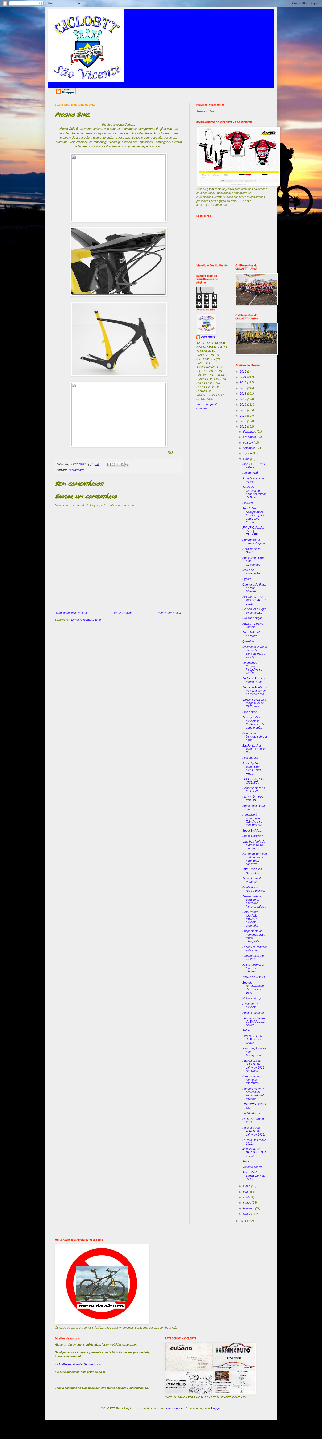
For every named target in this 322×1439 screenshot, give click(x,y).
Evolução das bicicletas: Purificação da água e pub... (253, 722)
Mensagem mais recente (72, 613)
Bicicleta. (248, 503)
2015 (243, 410)
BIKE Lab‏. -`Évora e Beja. (253, 465)
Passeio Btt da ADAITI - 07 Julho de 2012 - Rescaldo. (254, 1066)
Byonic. (247, 579)
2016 (243, 404)
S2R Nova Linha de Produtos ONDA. (253, 1040)
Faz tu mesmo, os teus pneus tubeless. (253, 968)
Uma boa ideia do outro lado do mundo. (253, 845)
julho (246, 459)
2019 (243, 388)
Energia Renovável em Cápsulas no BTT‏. (253, 987)
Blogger (216, 1408)
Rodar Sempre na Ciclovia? (253, 789)
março (247, 1202)
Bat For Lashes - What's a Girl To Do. (254, 749)
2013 (243, 421)
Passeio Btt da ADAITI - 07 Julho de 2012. (253, 1131)
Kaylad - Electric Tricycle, (252, 625)
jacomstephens (174, 1408)
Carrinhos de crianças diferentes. (250, 1080)
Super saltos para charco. (253, 807)
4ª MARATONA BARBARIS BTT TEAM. (254, 1152)
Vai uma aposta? (253, 1167)
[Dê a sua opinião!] (113, 464)
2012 (243, 426)
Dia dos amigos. (252, 618)
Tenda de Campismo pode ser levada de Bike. (254, 492)
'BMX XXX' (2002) (253, 977)
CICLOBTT (208, 337)
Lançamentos (76, 469)
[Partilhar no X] (118, 464)
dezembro (250, 431)
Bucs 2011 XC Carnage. (251, 634)
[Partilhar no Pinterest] (126, 464)
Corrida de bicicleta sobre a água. (254, 737)
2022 (243, 371)
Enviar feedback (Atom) (86, 619)
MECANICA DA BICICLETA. (252, 871)
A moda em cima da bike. (253, 480)
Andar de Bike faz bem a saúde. (253, 680)
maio (246, 1191)
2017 (243, 399)
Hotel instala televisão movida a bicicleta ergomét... (250, 918)
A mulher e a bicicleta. (250, 1005)
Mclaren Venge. (252, 998)
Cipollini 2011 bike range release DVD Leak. (254, 703)
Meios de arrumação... (252, 572)
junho (247, 1186)
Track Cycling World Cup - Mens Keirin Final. (251, 768)
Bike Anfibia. (250, 712)
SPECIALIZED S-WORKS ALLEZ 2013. (254, 600)
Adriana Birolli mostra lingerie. (254, 541)
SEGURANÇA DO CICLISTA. (253, 780)
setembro (249, 448)
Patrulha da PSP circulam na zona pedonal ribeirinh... (253, 1094)
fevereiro (249, 1208)
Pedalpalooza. (251, 1113)
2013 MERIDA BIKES (251, 550)
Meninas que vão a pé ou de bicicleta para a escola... (254, 652)
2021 (243, 377)
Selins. (246, 1030)
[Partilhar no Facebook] (122, 464)
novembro (250, 437)
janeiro (248, 1213)
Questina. (248, 641)
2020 (243, 382)
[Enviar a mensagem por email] (109, 464)
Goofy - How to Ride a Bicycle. (253, 889)
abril (246, 1197)
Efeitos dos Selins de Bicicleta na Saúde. (253, 1022)
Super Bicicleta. (252, 830)
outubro (248, 442)
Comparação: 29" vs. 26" (253, 957)
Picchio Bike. (250, 758)
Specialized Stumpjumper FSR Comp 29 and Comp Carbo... (253, 515)
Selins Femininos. (253, 1013)
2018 (243, 393)
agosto (247, 453)
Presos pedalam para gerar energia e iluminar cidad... (254, 901)
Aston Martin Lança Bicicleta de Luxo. (253, 1176)
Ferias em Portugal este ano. (254, 948)
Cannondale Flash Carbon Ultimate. (254, 588)
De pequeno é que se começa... (254, 610)
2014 (243, 415)
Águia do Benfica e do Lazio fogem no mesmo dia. (254, 691)
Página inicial (123, 613)
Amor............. (250, 1161)
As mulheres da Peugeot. (252, 880)
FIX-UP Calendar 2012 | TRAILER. (253, 531)
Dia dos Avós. (251, 473)
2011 (243, 1221)
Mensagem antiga (169, 613)
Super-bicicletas (252, 836)
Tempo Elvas (206, 111)
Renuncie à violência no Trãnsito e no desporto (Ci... (253, 820)
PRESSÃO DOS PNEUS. (252, 798)
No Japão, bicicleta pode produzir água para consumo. (254, 859)
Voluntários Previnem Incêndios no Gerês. (252, 668)
